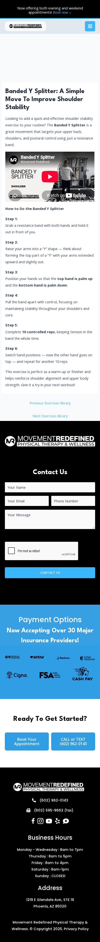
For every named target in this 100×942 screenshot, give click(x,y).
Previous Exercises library (50, 403)
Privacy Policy (76, 928)
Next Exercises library (50, 415)
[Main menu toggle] (90, 26)
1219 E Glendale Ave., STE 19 (50, 899)
